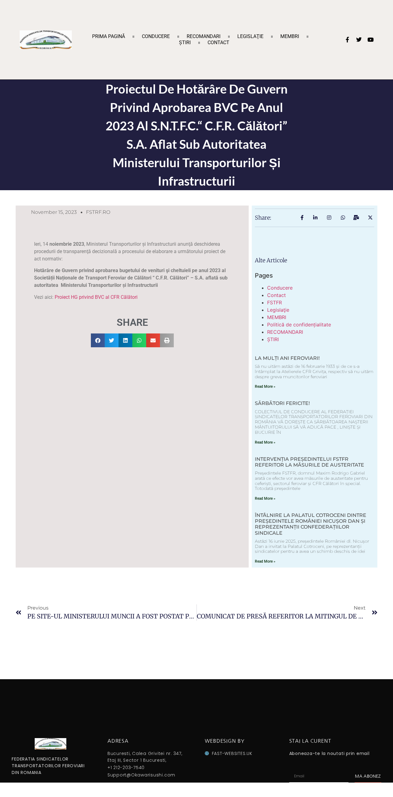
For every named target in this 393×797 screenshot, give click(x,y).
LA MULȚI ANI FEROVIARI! (287, 358)
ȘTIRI (185, 42)
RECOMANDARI (203, 36)
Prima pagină (108, 36)
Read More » (265, 386)
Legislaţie (250, 36)
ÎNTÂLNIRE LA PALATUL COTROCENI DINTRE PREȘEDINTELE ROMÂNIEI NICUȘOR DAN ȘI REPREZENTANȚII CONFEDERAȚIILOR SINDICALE (310, 524)
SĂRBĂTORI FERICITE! (282, 403)
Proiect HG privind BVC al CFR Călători (96, 297)
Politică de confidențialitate (299, 324)
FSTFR (274, 302)
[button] (98, 340)
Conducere (156, 36)
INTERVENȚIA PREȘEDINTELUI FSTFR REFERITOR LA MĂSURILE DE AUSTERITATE (309, 462)
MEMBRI (289, 36)
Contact (218, 42)
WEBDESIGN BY (224, 740)
